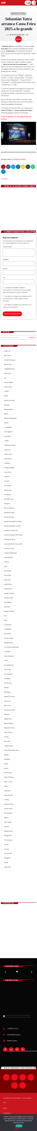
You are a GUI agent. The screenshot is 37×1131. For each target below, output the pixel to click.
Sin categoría (8, 813)
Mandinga (7, 692)
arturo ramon (8, 387)
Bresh (6, 414)
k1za (5, 616)
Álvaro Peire (8, 364)
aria (5, 378)
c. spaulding (8, 427)
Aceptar (19, 1126)
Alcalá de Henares (9, 360)
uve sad (6, 849)
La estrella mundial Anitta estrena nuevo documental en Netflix (16, 928)
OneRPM (7, 759)
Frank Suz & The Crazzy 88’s (13, 544)
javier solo (7, 580)
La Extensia (7, 625)
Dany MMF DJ (18, 1008)
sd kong (6, 800)
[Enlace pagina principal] (3, 2)
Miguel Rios (8, 719)
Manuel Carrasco (9, 696)
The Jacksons (8, 840)
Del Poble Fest (8, 499)
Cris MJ (6, 481)
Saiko (6, 786)
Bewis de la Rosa (9, 400)
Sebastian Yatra (18, 13)
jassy (5, 566)
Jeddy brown (8, 584)
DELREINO (17, 990)
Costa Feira (7, 472)
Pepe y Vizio (8, 782)
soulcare (6, 826)
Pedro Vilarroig (9, 777)
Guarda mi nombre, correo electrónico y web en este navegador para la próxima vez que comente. (17, 290)
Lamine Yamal (8, 638)
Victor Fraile (8, 853)
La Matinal (7, 629)
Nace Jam (7, 741)
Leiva (6, 660)
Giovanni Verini (9, 548)
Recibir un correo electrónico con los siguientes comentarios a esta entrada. (17, 299)
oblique (6, 755)
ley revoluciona (9, 665)
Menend (6, 714)
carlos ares (7, 450)
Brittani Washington (10, 418)
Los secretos (8, 683)
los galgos (7, 678)
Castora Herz (8, 454)
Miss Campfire (8, 723)
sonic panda (7, 822)
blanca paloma (8, 409)
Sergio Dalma (8, 808)
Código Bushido (9, 468)
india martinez (8, 557)
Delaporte (7, 503)
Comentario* (7, 247)
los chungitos (8, 674)
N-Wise (6, 737)
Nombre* (6, 259)
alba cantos (7, 355)
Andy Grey (7, 373)
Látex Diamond (9, 656)
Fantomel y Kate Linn (11, 530)
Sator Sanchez (8, 795)
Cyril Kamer (8, 485)
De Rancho (7, 494)
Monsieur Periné (9, 728)
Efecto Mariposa (9, 508)
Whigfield (7, 858)
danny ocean (8, 490)
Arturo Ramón (8, 382)
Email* (5, 268)
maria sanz (7, 701)
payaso (6, 768)
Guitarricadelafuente (10, 553)
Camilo (6, 441)
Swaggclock (8, 835)
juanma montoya (9, 611)
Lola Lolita (7, 669)
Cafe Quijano (8, 432)
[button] (5, 972)
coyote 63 (7, 476)
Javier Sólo (7, 575)
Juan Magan (8, 602)
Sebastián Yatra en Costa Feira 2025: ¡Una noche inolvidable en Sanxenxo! (17, 937)
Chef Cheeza (8, 459)
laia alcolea (7, 633)
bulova (6, 423)
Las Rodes (7, 651)
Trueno (6, 844)
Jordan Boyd (8, 589)
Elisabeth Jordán (9, 512)
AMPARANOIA (9, 369)
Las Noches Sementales (11, 647)
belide (6, 396)
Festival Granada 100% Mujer (13, 535)
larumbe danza (8, 643)
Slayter (6, 817)
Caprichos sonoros (10, 445)
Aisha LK (7, 351)
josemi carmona (9, 593)
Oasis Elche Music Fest (11, 750)
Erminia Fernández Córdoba (13, 521)
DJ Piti (14, 999)
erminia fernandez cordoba (12, 526)
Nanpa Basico (8, 746)
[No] (16, 1128)
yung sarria (7, 867)
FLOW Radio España (18, 159)
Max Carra (7, 705)
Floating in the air (9, 539)
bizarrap (6, 405)
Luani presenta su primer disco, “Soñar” (16, 946)
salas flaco (7, 791)
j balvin (6, 562)
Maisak (6, 687)
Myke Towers (8, 732)
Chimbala (7, 463)
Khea (5, 620)
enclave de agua (9, 517)
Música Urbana (9, 890)
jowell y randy (8, 598)
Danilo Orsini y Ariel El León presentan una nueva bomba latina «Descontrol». (17, 910)
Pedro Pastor (8, 773)
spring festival (8, 831)
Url (4, 277)
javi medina (7, 571)
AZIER (6, 391)
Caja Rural (7, 436)
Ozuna (6, 764)
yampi (6, 862)
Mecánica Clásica (9, 710)
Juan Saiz (7, 607)
